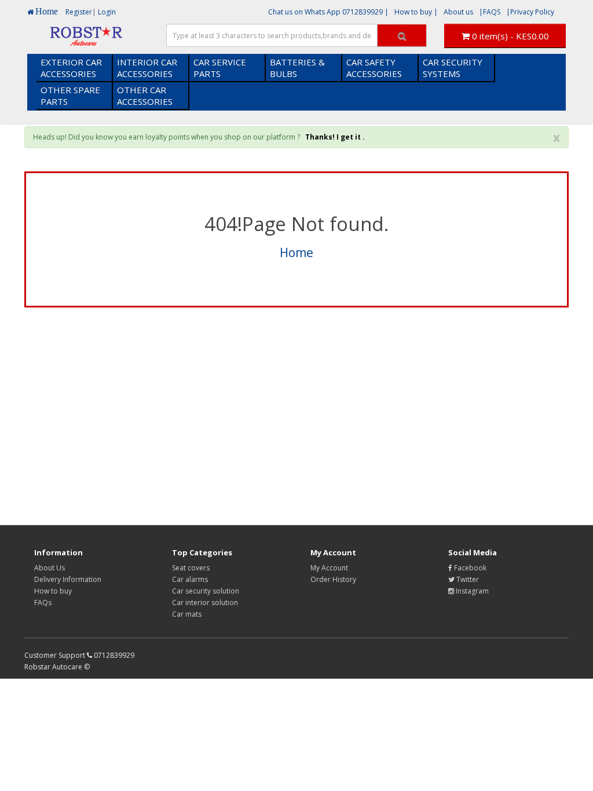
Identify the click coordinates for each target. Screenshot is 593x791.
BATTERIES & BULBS (297, 67)
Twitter (467, 579)
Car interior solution (205, 602)
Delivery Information (67, 579)
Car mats (187, 614)
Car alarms (190, 579)
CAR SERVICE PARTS (219, 67)
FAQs (43, 602)
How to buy (53, 591)
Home (296, 252)
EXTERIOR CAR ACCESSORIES (71, 67)
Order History (333, 579)
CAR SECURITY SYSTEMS (452, 67)
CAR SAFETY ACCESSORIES (374, 67)
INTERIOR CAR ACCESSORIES (147, 67)
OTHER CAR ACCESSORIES (145, 95)
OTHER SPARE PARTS (70, 95)
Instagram (471, 591)
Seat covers (191, 568)
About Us (49, 568)
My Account (329, 568)
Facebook (469, 568)
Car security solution (205, 591)
